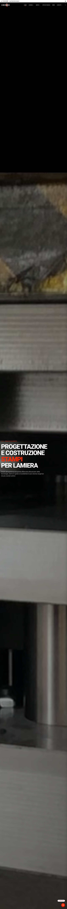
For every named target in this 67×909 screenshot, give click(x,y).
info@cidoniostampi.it (15, 1)
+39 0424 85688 (5, 1)
